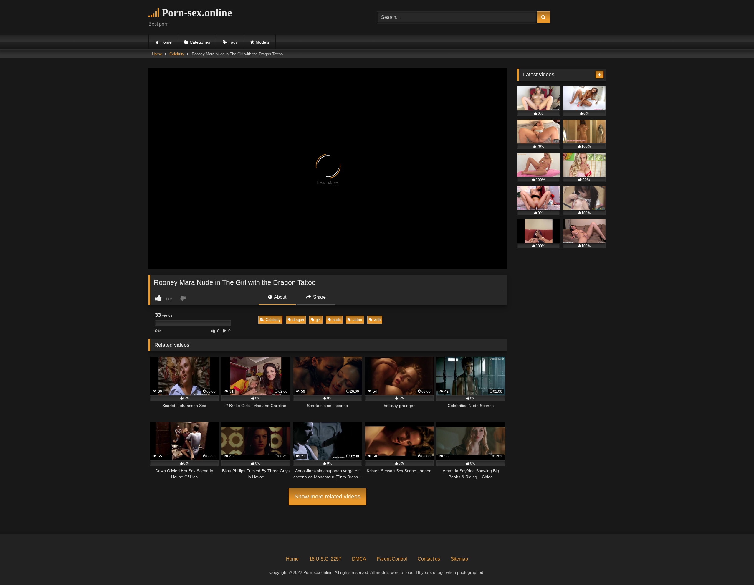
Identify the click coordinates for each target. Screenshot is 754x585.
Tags (233, 42)
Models (262, 42)
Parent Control (392, 558)
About (279, 297)
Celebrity (176, 54)
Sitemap (459, 558)
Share (319, 297)
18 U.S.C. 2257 (325, 558)
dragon (298, 320)
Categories (200, 42)
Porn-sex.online (195, 13)
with (377, 320)
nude (337, 320)
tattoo (357, 320)
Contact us (429, 558)
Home (166, 42)
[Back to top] (735, 567)
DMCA (359, 558)
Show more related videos (328, 496)
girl (318, 320)
